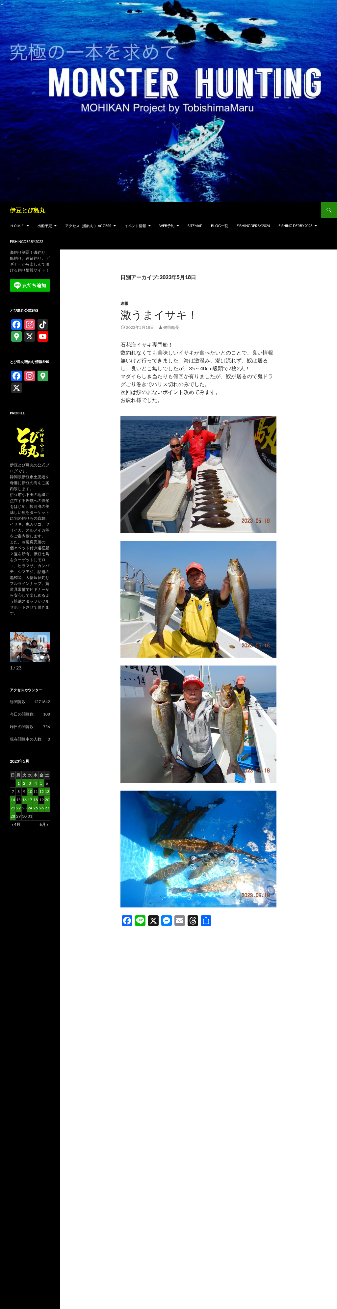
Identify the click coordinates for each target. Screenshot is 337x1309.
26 (41, 807)
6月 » (43, 824)
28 (13, 816)
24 (30, 807)
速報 (124, 303)
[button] (42, 647)
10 (30, 791)
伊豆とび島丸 (27, 210)
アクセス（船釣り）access (88, 225)
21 (13, 807)
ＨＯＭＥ (17, 225)
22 (18, 807)
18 (35, 799)
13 (47, 791)
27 (47, 807)
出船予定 (45, 225)
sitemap (195, 225)
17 (30, 799)
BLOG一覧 (219, 225)
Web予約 (166, 225)
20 (47, 799)
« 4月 (16, 824)
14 (13, 799)
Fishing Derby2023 (295, 225)
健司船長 (171, 327)
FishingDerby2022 (26, 241)
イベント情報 (135, 225)
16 (24, 799)
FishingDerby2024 (253, 225)
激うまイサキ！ (159, 314)
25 (35, 807)
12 (41, 791)
